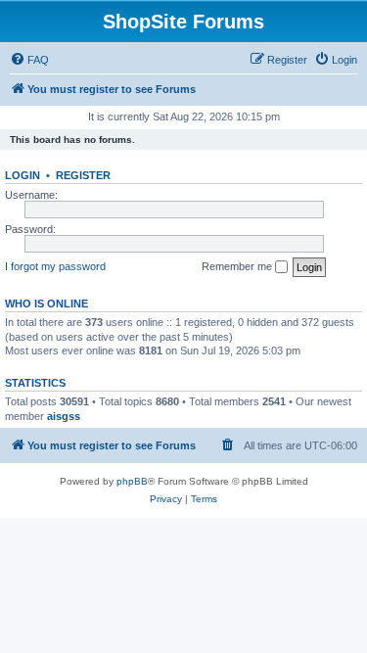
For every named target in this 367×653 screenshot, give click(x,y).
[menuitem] (29, 59)
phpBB (132, 481)
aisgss (63, 416)
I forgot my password (55, 266)
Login (22, 175)
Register (83, 175)
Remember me (238, 266)
